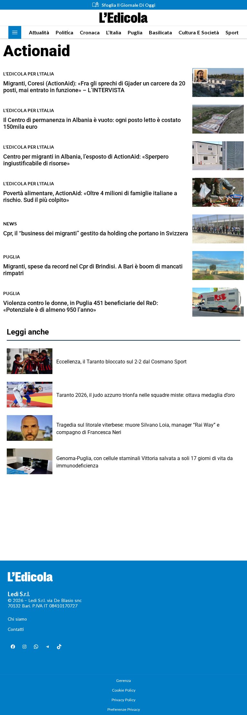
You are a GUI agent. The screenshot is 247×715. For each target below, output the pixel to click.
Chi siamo (17, 619)
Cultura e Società (198, 32)
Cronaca (90, 32)
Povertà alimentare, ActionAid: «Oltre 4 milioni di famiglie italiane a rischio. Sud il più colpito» (90, 197)
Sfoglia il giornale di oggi (128, 5)
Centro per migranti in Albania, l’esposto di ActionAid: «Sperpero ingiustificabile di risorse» (86, 160)
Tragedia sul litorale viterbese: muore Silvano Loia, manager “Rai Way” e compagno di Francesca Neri (137, 428)
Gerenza (123, 680)
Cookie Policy (123, 690)
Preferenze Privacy (123, 709)
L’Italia (113, 32)
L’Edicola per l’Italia (28, 73)
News (10, 223)
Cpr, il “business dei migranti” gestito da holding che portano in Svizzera (95, 233)
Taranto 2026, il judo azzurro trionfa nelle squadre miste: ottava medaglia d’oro (145, 395)
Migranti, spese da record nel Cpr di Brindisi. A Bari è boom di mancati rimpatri (93, 270)
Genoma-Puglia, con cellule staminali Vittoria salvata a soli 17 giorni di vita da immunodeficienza (144, 461)
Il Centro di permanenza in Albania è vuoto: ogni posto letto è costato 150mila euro (92, 123)
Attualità (39, 32)
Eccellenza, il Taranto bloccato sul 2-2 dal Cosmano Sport (121, 362)
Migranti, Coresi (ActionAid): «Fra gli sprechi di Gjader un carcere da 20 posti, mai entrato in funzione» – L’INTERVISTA (94, 87)
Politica (64, 32)
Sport (232, 32)
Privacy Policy (123, 699)
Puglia (135, 32)
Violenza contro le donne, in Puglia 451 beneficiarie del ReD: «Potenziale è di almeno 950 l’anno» (80, 306)
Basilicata (160, 32)
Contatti (16, 629)
